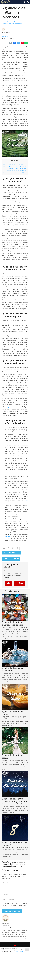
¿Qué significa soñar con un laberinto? (13, 164)
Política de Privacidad (18, 951)
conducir (7, 536)
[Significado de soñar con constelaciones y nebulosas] (15, 772)
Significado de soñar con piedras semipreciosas (13, 623)
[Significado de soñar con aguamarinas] (15, 641)
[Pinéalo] (22, 43)
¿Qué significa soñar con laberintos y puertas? (15, 168)
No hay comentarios (9, 38)
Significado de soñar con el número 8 (14, 843)
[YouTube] (15, 945)
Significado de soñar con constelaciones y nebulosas (14, 800)
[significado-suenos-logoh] (5, 2)
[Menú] (24, 2)
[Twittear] (18, 43)
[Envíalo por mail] (10, 43)
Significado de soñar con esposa (13, 756)
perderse (11, 407)
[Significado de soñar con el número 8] (15, 815)
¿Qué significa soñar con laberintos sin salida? (15, 170)
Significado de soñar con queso (13, 713)
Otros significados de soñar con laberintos (14, 173)
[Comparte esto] (14, 43)
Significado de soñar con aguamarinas (13, 669)
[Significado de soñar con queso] (15, 684)
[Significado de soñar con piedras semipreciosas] (15, 595)
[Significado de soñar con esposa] (15, 728)
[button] (27, 2)
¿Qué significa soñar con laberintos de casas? (14, 166)
